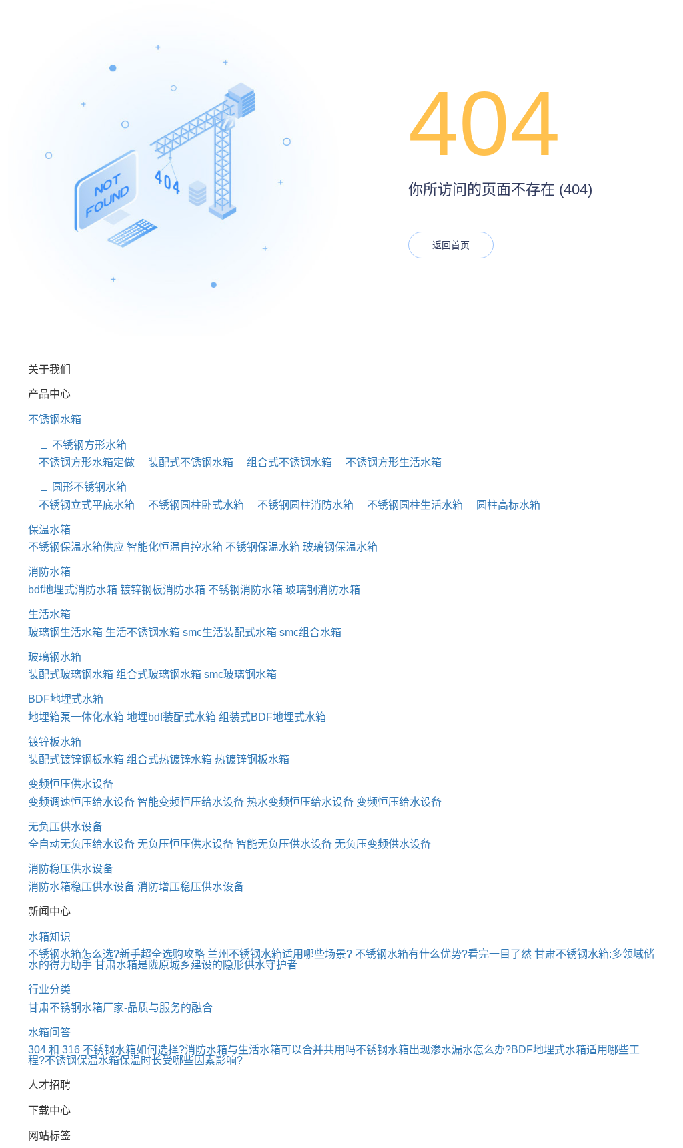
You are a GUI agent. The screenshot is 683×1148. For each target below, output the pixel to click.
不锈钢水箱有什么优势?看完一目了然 (443, 954)
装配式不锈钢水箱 (185, 462)
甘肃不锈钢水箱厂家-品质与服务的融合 (120, 1007)
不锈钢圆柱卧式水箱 (190, 505)
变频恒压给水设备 (399, 802)
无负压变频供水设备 (383, 844)
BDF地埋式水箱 (65, 699)
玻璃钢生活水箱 (65, 632)
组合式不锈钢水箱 (284, 462)
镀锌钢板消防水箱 (162, 589)
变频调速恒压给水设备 (81, 802)
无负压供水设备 (65, 826)
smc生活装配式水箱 (230, 632)
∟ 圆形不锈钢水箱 (77, 487)
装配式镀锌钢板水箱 (76, 759)
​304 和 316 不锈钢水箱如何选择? (106, 1049)
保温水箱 (49, 529)
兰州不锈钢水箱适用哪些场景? (279, 954)
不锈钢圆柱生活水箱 (409, 505)
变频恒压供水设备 (70, 784)
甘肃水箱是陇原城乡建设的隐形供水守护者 (196, 964)
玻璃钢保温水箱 (340, 547)
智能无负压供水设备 (284, 844)
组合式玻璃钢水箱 (158, 674)
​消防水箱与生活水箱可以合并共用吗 (270, 1049)
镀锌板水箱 (54, 742)
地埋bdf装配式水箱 (171, 717)
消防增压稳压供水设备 (190, 886)
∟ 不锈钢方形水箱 (77, 445)
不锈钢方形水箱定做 (81, 462)
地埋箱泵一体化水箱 (76, 717)
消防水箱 (49, 571)
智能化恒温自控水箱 (175, 547)
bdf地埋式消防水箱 (72, 589)
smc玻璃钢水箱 (240, 674)
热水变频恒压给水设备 (300, 802)
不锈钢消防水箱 (245, 589)
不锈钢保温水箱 (262, 547)
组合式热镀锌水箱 (169, 759)
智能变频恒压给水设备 (190, 802)
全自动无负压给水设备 (81, 844)
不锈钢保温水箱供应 (76, 547)
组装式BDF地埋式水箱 (272, 717)
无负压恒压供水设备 (185, 844)
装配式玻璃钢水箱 (70, 674)
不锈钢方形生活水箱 (388, 462)
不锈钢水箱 (54, 419)
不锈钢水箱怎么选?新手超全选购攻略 (116, 954)
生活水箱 (49, 614)
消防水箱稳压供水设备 (81, 886)
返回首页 (451, 245)
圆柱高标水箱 (503, 505)
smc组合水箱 (310, 632)
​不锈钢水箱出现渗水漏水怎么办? (433, 1049)
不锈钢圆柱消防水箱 (300, 505)
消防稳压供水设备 (70, 868)
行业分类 (49, 989)
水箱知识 (49, 936)
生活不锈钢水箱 (142, 632)
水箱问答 (49, 1032)
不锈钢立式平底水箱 (81, 505)
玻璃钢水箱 (54, 657)
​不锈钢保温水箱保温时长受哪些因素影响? (144, 1060)
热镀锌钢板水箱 (252, 759)
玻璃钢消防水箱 (322, 589)
